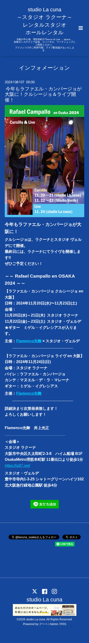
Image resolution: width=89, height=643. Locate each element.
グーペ (43, 624)
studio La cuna (44, 600)
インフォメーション (44, 68)
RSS (63, 624)
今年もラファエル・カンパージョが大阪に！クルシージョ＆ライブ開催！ (43, 94)
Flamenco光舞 (29, 341)
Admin (54, 624)
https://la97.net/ (17, 466)
